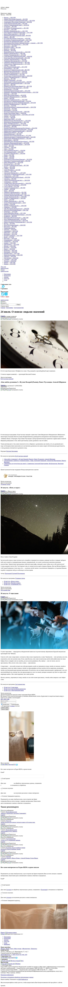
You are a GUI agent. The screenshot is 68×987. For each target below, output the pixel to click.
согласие (9, 793)
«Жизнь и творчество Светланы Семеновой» (13, 813)
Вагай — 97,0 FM (9, 237)
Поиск (18, 304)
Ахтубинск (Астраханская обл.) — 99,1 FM (16, 28)
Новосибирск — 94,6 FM (11, 140)
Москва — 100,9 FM (10, 17)
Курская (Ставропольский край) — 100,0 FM (16, 111)
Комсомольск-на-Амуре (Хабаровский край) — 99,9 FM (20, 102)
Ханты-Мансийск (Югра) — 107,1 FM (15, 213)
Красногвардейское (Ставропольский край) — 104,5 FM (20, 107)
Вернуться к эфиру (6, 13)
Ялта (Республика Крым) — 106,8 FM (14, 225)
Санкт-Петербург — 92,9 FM (12, 170)
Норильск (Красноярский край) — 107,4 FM (16, 143)
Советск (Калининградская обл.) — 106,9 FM (17, 180)
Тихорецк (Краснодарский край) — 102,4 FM (17, 195)
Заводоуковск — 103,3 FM (11, 244)
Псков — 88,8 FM (9, 158)
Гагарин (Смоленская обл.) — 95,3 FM (15, 55)
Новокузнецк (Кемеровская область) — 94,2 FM (17, 138)
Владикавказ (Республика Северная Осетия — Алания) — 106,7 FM (23, 43)
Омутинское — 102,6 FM (11, 258)
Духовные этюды (5, 484)
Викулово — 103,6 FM (10, 238)
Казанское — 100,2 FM (10, 250)
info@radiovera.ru (5, 954)
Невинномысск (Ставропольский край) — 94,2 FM (18, 129)
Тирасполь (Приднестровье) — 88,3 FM (15, 193)
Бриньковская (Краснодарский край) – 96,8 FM (17, 35)
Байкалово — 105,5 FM (10, 232)
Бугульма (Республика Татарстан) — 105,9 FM (17, 38)
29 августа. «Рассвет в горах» (12, 583)
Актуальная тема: (20, 684)
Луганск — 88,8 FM (9, 117)
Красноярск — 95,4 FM (10, 110)
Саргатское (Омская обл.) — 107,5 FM (15, 173)
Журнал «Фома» (5, 948)
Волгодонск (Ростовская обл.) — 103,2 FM (16, 44)
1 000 (4, 699)
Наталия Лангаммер (12, 451)
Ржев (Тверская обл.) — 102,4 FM (13, 162)
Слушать (3, 812)
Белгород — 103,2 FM (10, 29)
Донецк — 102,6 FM (10, 65)
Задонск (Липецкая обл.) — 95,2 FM (14, 74)
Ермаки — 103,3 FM (10, 243)
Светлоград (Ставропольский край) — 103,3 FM (17, 174)
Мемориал (7, 944)
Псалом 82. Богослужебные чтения (10, 849)
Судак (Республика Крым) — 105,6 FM (15, 185)
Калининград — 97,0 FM (11, 89)
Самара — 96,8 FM (9, 168)
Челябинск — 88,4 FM (10, 216)
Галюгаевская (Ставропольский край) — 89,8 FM (18, 56)
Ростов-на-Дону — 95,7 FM (12, 164)
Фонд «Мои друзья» (16, 948)
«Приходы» (34, 948)
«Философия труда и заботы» (9, 831)
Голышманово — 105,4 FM (11, 240)
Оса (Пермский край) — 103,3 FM (13, 152)
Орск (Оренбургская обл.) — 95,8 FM (14, 150)
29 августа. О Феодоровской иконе (14, 690)
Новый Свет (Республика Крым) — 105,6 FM (17, 144)
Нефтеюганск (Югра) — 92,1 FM (13, 132)
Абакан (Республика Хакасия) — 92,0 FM (16, 19)
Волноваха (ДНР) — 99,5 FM (12, 47)
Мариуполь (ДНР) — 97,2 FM (12, 119)
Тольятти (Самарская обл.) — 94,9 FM (14, 198)
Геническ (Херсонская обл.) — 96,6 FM (15, 59)
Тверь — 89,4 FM (9, 191)
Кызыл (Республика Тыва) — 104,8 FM (15, 113)
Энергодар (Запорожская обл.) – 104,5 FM (16, 220)
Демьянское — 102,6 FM (11, 241)
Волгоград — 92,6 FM (10, 46)
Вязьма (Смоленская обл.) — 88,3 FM (14, 53)
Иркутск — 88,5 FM (9, 85)
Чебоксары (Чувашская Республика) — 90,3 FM (17, 214)
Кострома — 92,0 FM (10, 105)
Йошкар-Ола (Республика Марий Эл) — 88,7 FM (18, 86)
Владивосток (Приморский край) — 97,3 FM (16, 41)
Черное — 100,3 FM (9, 262)
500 (2, 699)
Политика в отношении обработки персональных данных (17, 977)
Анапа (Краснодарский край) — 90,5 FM (15, 23)
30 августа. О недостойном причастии (15, 689)
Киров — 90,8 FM (9, 98)
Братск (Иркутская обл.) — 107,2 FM (14, 34)
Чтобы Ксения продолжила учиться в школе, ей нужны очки (18, 822)
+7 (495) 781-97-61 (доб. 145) (19, 954)
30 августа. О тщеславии (11, 687)
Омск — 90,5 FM (9, 146)
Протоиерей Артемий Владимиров (15, 573)
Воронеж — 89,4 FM (10, 50)
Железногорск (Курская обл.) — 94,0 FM (15, 71)
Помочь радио (4, 707)
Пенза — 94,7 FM (9, 155)
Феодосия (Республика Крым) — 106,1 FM (16, 210)
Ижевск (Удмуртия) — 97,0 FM (13, 80)
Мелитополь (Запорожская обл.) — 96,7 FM (16, 122)
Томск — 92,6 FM (9, 199)
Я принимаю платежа (10, 706)
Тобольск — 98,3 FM (10, 256)
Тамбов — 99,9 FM (9, 189)
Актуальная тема (19, 307)
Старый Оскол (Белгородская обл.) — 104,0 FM (17, 183)
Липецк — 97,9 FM (9, 116)
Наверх (3, 932)
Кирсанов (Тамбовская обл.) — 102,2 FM (15, 99)
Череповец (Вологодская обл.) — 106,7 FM (16, 217)
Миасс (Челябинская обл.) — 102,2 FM (15, 123)
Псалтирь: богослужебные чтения (15, 847)
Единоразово (15, 704)
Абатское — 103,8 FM (10, 229)
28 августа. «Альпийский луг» (12, 584)
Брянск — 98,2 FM (9, 37)
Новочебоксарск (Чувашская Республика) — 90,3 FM (19, 141)
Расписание (7, 275)
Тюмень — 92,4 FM (9, 204)
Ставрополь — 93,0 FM (10, 182)
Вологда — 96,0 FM (9, 49)
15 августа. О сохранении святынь (10, 840)
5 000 (7, 699)
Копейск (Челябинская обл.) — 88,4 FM (15, 104)
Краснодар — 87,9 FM (10, 108)
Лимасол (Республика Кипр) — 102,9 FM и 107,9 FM (19, 114)
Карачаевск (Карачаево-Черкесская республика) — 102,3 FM (21, 92)
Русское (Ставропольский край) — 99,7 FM (16, 165)
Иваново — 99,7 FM (10, 79)
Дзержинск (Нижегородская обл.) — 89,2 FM (17, 62)
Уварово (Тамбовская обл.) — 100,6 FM (15, 205)
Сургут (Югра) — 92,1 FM (11, 186)
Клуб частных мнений (7, 379)
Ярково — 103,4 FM (9, 264)
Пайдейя (8, 856)
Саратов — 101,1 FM (10, 171)
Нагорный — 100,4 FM (10, 252)
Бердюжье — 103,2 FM (10, 234)
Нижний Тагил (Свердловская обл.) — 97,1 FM (17, 135)
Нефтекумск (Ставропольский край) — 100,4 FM (18, 131)
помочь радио (4, 268)
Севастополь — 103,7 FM (11, 176)
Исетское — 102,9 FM (10, 247)
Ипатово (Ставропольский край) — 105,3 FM (17, 83)
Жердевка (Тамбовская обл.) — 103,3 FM (15, 73)
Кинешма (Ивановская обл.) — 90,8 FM (15, 96)
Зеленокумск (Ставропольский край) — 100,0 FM (18, 76)
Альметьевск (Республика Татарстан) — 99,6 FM (18, 22)
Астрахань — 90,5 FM (10, 26)
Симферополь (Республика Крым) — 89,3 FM (17, 177)
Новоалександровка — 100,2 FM (13, 255)
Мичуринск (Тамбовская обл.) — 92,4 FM (16, 125)
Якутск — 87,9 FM (9, 223)
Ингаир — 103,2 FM (10, 246)
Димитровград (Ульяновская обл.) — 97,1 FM (17, 64)
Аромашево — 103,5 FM (11, 231)
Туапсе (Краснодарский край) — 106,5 (15, 202)
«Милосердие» (26, 948)
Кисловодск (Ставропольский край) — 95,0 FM (17, 101)
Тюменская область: (9, 228)
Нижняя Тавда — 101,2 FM (11, 253)
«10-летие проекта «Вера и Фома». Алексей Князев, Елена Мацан (19, 858)
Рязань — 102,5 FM (9, 167)
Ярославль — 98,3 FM (10, 226)
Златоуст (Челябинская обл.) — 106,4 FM (15, 77)
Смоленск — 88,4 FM (10, 179)
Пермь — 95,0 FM (9, 156)
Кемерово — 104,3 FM (10, 93)
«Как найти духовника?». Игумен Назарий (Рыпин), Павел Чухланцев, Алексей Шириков (29, 459)
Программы (7, 274)
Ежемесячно (5, 704)
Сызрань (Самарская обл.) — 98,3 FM (14, 188)
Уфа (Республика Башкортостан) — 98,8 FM (16, 208)
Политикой (6, 785)
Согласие (9, 783)
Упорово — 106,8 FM (10, 261)
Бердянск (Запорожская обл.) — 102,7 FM (16, 31)
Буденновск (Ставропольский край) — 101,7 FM (17, 40)
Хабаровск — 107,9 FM (10, 211)
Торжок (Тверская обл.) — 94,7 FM (14, 201)
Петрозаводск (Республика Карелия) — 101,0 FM (18, 159)
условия (12, 706)
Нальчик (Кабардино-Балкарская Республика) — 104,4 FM (20, 128)
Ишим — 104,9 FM (9, 249)
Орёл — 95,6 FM (8, 149)
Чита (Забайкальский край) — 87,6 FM (15, 219)
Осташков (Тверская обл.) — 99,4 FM (14, 153)
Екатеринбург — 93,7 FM (11, 68)
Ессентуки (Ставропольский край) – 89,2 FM (16, 70)
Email (2, 772)
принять (3, 985)
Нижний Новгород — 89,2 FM (12, 134)
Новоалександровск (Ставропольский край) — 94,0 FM (19, 137)
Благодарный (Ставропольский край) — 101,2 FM (18, 32)
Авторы (6, 277)
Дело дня (3, 266)
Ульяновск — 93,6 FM (10, 207)
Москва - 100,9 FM (6, 15)
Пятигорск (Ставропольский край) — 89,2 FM (17, 161)
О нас (5, 280)
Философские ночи (11, 812)
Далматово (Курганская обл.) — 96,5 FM (15, 61)
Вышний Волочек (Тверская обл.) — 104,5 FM (17, 52)
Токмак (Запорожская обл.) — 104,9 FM (15, 196)
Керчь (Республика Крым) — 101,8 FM (15, 95)
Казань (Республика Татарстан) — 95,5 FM (16, 87)
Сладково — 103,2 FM (10, 259)
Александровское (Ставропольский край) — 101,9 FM (19, 20)
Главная (3, 307)
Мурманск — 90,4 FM (10, 126)
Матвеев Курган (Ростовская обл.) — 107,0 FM (17, 120)
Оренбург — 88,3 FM (10, 147)
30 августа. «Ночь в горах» (11, 581)
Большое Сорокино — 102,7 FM (13, 235)
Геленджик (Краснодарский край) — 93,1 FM (17, 58)
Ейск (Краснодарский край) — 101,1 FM (15, 67)
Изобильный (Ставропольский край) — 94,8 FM (17, 82)
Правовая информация (7, 975)
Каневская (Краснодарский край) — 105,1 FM (17, 90)
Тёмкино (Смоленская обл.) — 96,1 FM (15, 192)
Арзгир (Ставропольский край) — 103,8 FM (16, 25)
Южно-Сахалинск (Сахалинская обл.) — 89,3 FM (18, 222)
